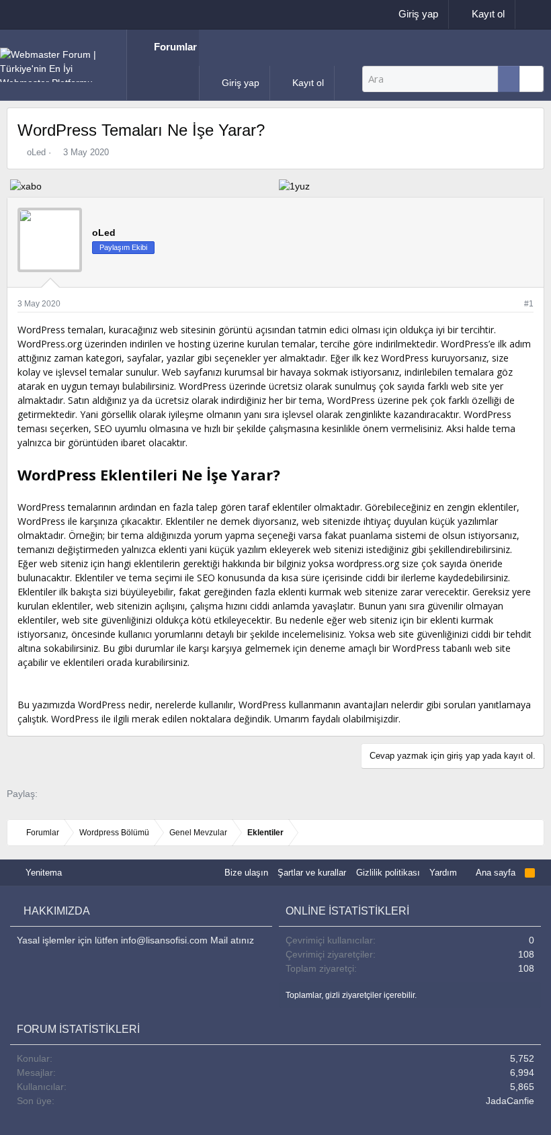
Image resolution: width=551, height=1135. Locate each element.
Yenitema (42, 873)
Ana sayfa (494, 873)
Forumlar (175, 46)
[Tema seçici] (529, 14)
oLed (36, 152)
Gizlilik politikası (388, 873)
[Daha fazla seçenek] (508, 79)
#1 (529, 303)
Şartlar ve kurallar (312, 873)
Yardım (443, 873)
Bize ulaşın (246, 873)
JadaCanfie (510, 1100)
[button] (134, 82)
